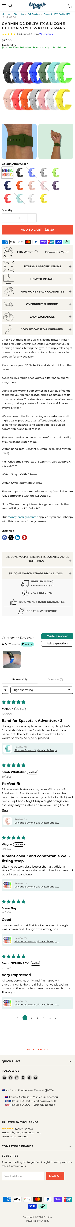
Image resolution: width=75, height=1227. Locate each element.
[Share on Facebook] (4, 537)
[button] (7, 749)
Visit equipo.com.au (45, 1097)
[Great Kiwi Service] (37, 611)
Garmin (19, 14)
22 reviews (46, 34)
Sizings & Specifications (42, 266)
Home (6, 14)
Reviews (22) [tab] (19, 679)
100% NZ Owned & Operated (42, 329)
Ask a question (57, 643)
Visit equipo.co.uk (45, 1101)
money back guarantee (23, 517)
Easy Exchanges (42, 316)
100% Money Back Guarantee (42, 291)
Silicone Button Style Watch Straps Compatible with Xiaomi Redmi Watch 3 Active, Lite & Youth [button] (39, 941)
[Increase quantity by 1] (32, 217)
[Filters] (5, 690)
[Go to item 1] (12, 659)
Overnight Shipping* (42, 304)
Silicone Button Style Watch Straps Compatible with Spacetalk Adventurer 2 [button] (39, 750)
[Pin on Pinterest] (24, 537)
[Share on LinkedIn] (17, 537)
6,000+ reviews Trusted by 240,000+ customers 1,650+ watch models (21, 1132)
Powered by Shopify (37, 1220)
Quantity (7, 210)
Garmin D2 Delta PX (57, 14)
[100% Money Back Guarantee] (37, 602)
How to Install (42, 279)
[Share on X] (11, 537)
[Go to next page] (56, 1017)
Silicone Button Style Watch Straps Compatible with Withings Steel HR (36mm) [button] (41, 823)
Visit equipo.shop (44, 1104)
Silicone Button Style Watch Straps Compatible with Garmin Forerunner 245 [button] (39, 1004)
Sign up (55, 1175)
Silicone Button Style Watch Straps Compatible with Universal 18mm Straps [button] (39, 887)
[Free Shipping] (37, 584)
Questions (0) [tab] (55, 679)
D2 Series (34, 14)
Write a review (57, 636)
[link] (37, 34)
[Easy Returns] (37, 593)
